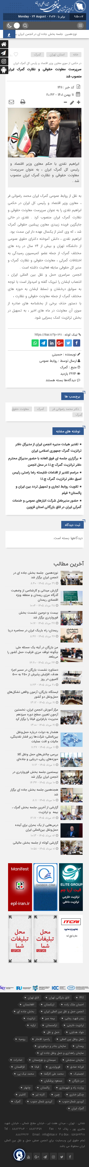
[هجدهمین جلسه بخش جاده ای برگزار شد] (44, 795)
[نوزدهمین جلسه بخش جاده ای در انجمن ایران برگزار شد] (44, 578)
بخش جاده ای (25, 1011)
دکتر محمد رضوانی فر (65, 409)
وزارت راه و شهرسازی (71, 1087)
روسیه (22, 1039)
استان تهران (57, 54)
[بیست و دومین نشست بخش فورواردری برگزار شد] (44, 618)
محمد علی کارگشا (54, 1073)
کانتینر (22, 1094)
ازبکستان (49, 1004)
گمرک (37, 54)
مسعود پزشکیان (53, 1080)
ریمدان (80, 1046)
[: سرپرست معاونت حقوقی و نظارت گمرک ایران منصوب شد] (11, 102)
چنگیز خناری (77, 1094)
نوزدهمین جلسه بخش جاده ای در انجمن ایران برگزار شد (49, 34)
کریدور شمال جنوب (41, 1101)
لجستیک (79, 1073)
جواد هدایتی (76, 1032)
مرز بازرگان (78, 1080)
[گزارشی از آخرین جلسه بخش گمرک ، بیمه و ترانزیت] (44, 812)
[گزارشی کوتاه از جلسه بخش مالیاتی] (44, 847)
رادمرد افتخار (42, 1039)
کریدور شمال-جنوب (73, 1101)
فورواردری (54, 1067)
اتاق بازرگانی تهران (59, 997)
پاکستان (44, 1087)
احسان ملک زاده (74, 1004)
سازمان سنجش (75, 1060)
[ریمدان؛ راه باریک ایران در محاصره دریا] (44, 635)
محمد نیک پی (25, 1073)
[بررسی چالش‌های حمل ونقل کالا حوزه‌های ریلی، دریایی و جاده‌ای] (44, 759)
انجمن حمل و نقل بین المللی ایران (64, 1011)
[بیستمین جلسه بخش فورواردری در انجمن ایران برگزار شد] (44, 777)
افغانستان (28, 1004)
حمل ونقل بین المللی (72, 1039)
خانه (75, 54)
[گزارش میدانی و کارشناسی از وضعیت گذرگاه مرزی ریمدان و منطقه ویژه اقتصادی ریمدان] (44, 598)
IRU (81, 997)
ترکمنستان (51, 1025)
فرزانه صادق (77, 1067)
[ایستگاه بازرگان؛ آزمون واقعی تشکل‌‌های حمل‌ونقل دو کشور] (44, 697)
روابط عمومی (48, 361)
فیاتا (37, 1067)
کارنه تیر (40, 1094)
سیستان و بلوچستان (44, 1060)
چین (57, 1094)
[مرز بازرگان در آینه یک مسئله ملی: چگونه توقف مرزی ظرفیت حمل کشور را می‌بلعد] (44, 655)
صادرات (18, 1060)
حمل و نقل (53, 1032)
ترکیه (33, 1025)
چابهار (27, 1087)
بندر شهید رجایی (74, 1018)
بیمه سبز (50, 1018)
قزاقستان (19, 1067)
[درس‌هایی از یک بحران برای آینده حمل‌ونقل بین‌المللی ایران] (44, 830)
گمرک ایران (77, 1108)
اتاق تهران (33, 997)
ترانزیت (31, 1018)
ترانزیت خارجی (75, 1025)
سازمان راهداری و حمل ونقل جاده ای (62, 1053)
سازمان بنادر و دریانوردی (52, 1046)
